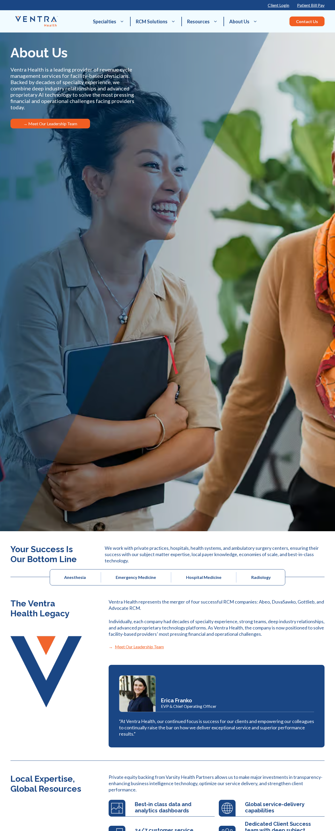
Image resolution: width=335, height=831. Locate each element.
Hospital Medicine (203, 577)
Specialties (104, 21)
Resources (198, 21)
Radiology (261, 577)
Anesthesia (75, 577)
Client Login (278, 5)
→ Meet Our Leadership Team (50, 123)
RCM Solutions (152, 21)
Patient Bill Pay (311, 5)
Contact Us (307, 21)
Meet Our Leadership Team (139, 646)
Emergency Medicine (136, 577)
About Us (239, 21)
